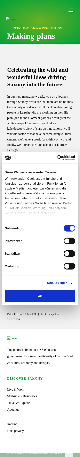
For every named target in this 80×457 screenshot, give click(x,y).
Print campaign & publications (38, 28)
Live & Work (15, 389)
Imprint (12, 424)
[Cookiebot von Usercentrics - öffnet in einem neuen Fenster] (57, 158)
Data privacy (15, 430)
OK (40, 295)
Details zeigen (57, 282)
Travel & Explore (18, 403)
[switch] (69, 240)
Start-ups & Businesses (22, 396)
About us (13, 409)
